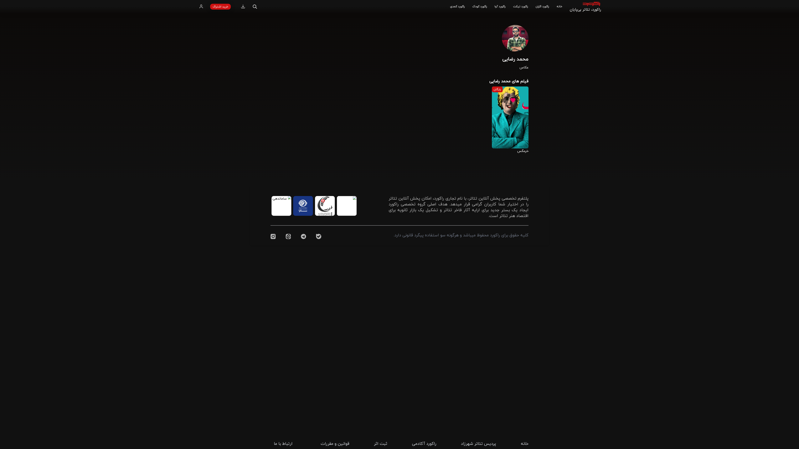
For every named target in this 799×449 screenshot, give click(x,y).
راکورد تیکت (520, 6)
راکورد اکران (542, 6)
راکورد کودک (479, 6)
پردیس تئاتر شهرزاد (478, 443)
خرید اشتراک (220, 6)
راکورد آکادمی (424, 443)
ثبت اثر (380, 443)
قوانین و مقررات (335, 443)
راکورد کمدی (457, 6)
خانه (559, 6)
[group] (510, 119)
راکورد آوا (500, 6)
